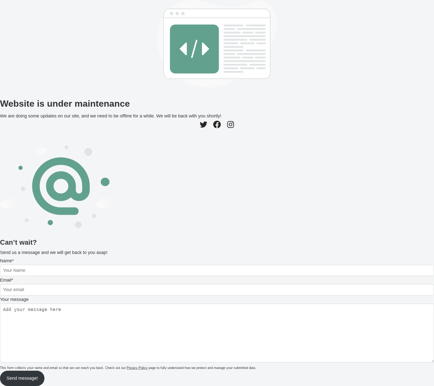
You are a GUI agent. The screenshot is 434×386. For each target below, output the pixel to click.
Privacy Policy (137, 368)
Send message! (22, 378)
